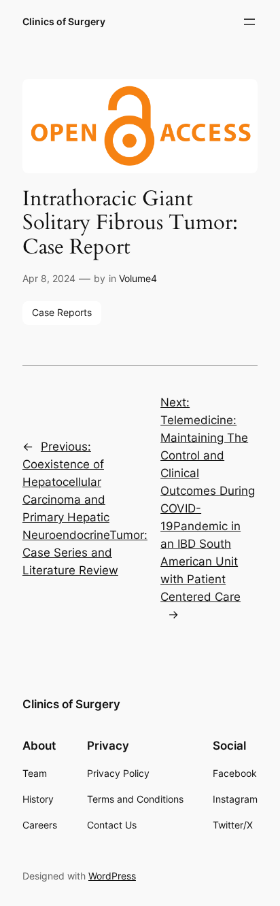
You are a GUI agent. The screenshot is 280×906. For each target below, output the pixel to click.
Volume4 (138, 278)
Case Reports (62, 312)
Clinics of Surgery (63, 21)
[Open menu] (249, 22)
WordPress (112, 876)
